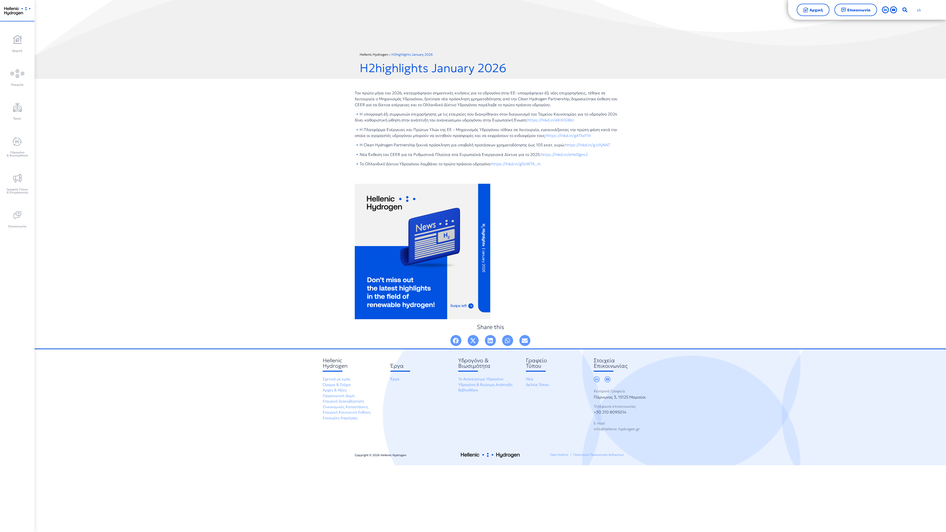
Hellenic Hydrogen (374, 54)
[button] (455, 340)
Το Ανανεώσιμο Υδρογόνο (480, 379)
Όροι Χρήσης (559, 454)
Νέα (529, 379)
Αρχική (17, 50)
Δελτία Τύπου (537, 384)
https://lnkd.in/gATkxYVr (568, 135)
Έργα (17, 118)
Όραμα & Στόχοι (337, 384)
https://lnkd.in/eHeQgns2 (564, 154)
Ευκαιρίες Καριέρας (340, 418)
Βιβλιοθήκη (468, 390)
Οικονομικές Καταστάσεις (345, 406)
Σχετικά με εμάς (336, 379)
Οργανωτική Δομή (339, 395)
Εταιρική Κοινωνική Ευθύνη (347, 412)
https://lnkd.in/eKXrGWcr (550, 119)
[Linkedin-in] (885, 9)
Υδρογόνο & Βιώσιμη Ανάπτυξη (485, 384)
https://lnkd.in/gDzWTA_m (516, 163)
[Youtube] (893, 9)
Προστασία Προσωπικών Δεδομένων (598, 454)
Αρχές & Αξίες (335, 390)
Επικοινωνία (17, 226)
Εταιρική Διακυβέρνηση (343, 401)
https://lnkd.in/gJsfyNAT (587, 144)
